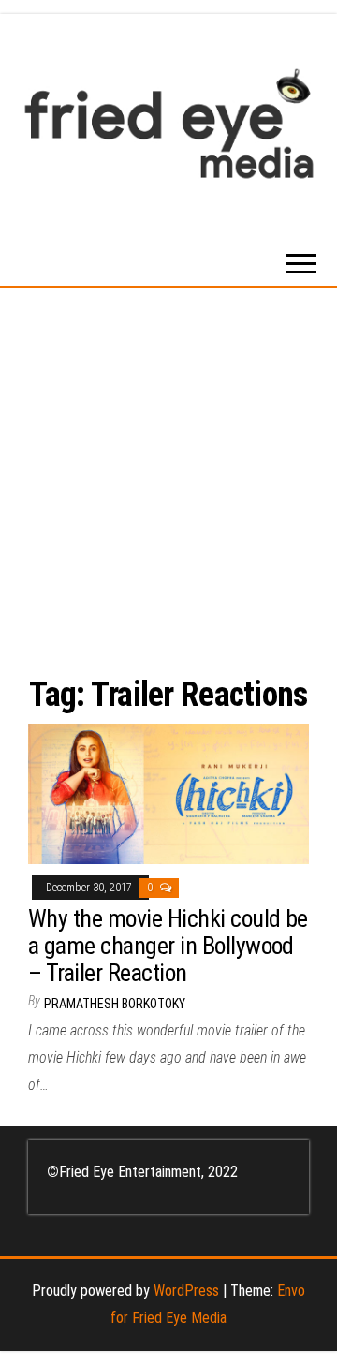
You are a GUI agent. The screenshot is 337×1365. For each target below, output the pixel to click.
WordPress (186, 1290)
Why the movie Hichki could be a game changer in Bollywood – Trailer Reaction (168, 945)
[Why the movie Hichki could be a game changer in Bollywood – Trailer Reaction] (168, 792)
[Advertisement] (168, 466)
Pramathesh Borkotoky (114, 1003)
